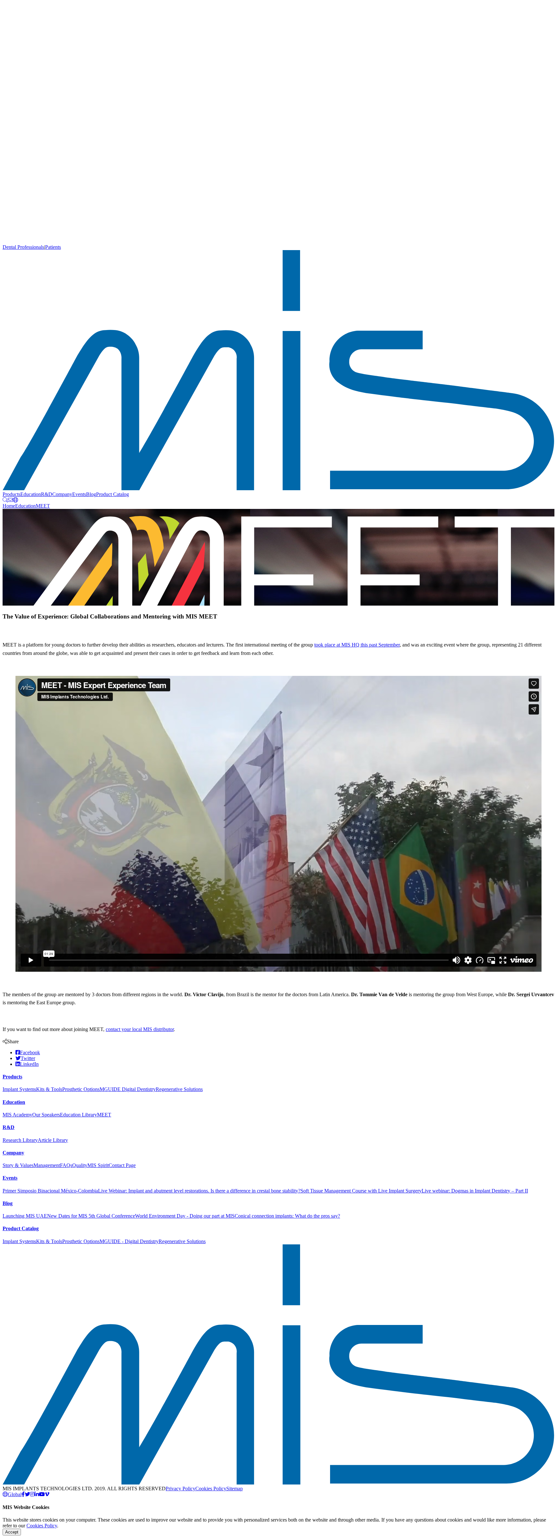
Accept (11, 1532)
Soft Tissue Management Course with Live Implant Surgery (361, 1190)
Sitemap (234, 1488)
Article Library (53, 1140)
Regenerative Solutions (179, 1089)
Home (9, 506)
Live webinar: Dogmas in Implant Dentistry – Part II (475, 1190)
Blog (91, 494)
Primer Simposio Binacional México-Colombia (50, 1190)
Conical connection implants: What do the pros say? (287, 1216)
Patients (53, 247)
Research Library (20, 1140)
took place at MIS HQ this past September (357, 644)
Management (47, 1165)
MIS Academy (17, 1114)
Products (11, 494)
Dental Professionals (23, 247)
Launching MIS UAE (25, 1216)
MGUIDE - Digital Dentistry (129, 1241)
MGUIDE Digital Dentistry (128, 1089)
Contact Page (122, 1165)
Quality (79, 1165)
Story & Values (18, 1165)
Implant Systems (19, 1089)
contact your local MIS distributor (140, 1029)
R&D (46, 494)
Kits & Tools (49, 1089)
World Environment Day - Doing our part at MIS (185, 1216)
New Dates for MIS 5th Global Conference (91, 1216)
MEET (43, 506)
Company (62, 494)
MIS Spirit (98, 1165)
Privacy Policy (180, 1488)
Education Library (78, 1114)
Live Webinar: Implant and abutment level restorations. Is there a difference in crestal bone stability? (199, 1190)
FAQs (66, 1165)
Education (30, 494)
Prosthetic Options (81, 1089)
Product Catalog (112, 494)
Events (79, 494)
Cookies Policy (210, 1488)
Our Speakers (46, 1114)
